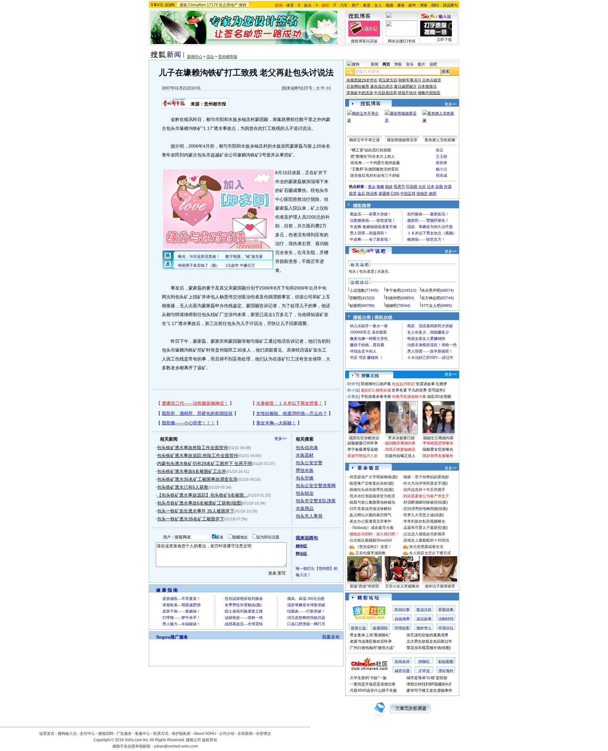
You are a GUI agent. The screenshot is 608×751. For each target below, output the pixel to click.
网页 (386, 64)
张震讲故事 (425, 384)
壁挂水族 (305, 470)
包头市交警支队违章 (316, 500)
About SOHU (205, 733)
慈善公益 (358, 628)
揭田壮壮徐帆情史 (364, 438)
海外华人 (424, 628)
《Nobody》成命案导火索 (372, 527)
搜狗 (242, 5)
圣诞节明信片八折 (362, 456)
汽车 (344, 5)
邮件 (412, 5)
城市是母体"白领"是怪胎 (427, 678)
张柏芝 (422, 193)
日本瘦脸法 (427, 86)
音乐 (410, 64)
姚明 (432, 193)
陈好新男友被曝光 (438, 456)
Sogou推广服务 (172, 637)
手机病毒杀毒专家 (376, 396)
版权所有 (209, 740)
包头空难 (305, 478)
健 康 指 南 (167, 590)
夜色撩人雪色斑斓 (440, 140)
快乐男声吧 (430, 290)
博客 (424, 5)
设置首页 (46, 733)
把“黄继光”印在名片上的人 (373, 156)
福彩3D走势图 (439, 396)
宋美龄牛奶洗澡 (359, 93)
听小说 (353, 390)
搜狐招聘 (105, 733)
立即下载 (444, 39)
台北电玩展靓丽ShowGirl (371, 540)
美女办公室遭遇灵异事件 (370, 521)
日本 (430, 186)
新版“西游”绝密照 (364, 586)
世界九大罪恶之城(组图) (423, 515)
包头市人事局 (309, 516)
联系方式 (160, 733)
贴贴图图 (445, 661)
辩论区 (301, 553)
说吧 (433, 64)
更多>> (281, 438)
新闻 (374, 64)
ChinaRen (197, 5)
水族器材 (305, 455)
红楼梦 (441, 384)
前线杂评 (402, 661)
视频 (389, 5)
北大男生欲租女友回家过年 (429, 641)
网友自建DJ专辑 (401, 41)
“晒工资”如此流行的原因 (371, 150)
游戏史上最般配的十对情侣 (426, 540)
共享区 (353, 396)
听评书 (353, 384)
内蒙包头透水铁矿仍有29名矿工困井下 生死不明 (204, 463)
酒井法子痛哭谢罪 (440, 586)
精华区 (301, 546)
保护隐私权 (181, 733)
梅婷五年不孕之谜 (364, 140)
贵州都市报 (227, 56)
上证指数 (357, 290)
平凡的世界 (417, 390)
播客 (401, 5)
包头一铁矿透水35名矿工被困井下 (190, 518)
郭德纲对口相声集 (376, 384)
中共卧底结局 (385, 93)
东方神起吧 (430, 298)
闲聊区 (424, 661)
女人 (378, 5)
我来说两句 (292, 88)
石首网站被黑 (357, 86)
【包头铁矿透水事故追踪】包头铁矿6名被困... (202, 495)
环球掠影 (402, 628)
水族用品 (305, 508)
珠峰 (380, 186)
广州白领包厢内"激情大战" (372, 648)
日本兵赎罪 (431, 80)
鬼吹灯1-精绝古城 (376, 390)
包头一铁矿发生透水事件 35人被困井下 (195, 510)
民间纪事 (402, 610)
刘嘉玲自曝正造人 (400, 456)
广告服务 (124, 733)
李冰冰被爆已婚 (401, 438)
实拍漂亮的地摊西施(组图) (425, 508)
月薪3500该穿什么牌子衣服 (373, 690)
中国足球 (407, 193)
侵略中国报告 (429, 93)
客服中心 (142, 733)
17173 (212, 5)
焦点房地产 (228, 5)
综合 (210, 56)
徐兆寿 (441, 163)
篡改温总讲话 (381, 86)
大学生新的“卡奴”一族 (368, 678)
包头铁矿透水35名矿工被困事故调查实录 (197, 479)
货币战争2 (436, 390)
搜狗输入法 (67, 733)
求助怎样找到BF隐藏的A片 (429, 684)
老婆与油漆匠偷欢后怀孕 (371, 641)
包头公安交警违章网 (316, 485)
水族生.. (383, 271)
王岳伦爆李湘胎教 (370, 553)
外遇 (448, 186)
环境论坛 (445, 628)
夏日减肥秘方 (405, 86)
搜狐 (183, 5)
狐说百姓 (424, 610)
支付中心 (87, 733)
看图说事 (445, 610)
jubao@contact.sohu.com (176, 746)
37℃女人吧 (430, 305)
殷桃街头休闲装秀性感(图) (372, 489)
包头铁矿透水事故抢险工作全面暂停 (192, 447)
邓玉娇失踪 (387, 80)
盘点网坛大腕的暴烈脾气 (370, 515)
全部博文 (263, 733)
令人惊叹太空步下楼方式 (430, 553)
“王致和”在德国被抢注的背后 (375, 169)
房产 (355, 5)
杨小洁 (441, 169)
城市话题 (402, 671)
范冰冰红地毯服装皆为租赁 (372, 496)
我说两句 (450, 5)
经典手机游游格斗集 (409, 396)
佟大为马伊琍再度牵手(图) (425, 483)
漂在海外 (445, 671)
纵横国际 (380, 628)
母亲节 (399, 186)
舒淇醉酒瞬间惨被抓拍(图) (425, 502)
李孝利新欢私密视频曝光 (424, 521)
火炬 (422, 186)
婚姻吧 (391, 305)
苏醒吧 (355, 298)
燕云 (439, 150)
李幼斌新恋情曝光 (438, 443)
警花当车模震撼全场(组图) (429, 648)
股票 (353, 193)
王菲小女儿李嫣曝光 (402, 586)
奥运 (372, 186)
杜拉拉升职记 (403, 384)
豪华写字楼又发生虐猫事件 (429, 690)
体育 (290, 5)
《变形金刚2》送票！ (373, 546)
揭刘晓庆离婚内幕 (400, 443)
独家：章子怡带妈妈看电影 (426, 477)
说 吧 (380, 251)
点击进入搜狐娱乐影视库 (424, 534)
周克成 (441, 175)
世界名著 (399, 390)
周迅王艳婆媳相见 (400, 449)
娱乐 (308, 5)
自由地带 (402, 619)
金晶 (361, 193)
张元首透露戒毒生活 (426, 546)
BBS (435, 5)
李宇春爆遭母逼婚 (362, 449)
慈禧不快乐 (407, 93)
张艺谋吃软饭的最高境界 (427, 635)
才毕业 (424, 671)
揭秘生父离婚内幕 (438, 438)
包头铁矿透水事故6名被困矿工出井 (191, 471)
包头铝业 (305, 493)
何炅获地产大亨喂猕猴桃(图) (374, 477)
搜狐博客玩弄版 (364, 41)
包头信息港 (307, 447)
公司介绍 (226, 733)
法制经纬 (445, 619)
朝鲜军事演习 (409, 80)
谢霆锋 (384, 193)
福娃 (389, 186)
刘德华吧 (393, 298)
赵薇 (439, 186)
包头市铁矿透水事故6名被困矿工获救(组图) (200, 503)
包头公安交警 (309, 462)
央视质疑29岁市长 (361, 80)
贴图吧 (355, 305)
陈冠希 (371, 193)
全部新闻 (245, 733)
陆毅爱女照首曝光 (438, 449)
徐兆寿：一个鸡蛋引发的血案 (375, 163)
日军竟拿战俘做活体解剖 (370, 508)
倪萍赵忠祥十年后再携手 (424, 489)
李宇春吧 (393, 290)
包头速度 (366, 271)
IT (334, 5)
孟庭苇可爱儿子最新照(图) (425, 527)
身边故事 (424, 619)
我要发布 (331, 637)
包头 (352, 271)
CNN (395, 193)
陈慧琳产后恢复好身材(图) (372, 483)
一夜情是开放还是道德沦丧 (373, 684)
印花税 (411, 186)
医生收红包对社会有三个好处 (375, 175)
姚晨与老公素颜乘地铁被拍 (372, 502)
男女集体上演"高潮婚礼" (370, 635)
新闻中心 (194, 56)
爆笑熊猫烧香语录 (402, 140)
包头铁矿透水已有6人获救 (182, 487)
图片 (421, 64)
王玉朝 (441, 156)
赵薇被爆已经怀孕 (362, 443)
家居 (366, 5)
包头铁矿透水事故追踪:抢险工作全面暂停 (197, 455)
